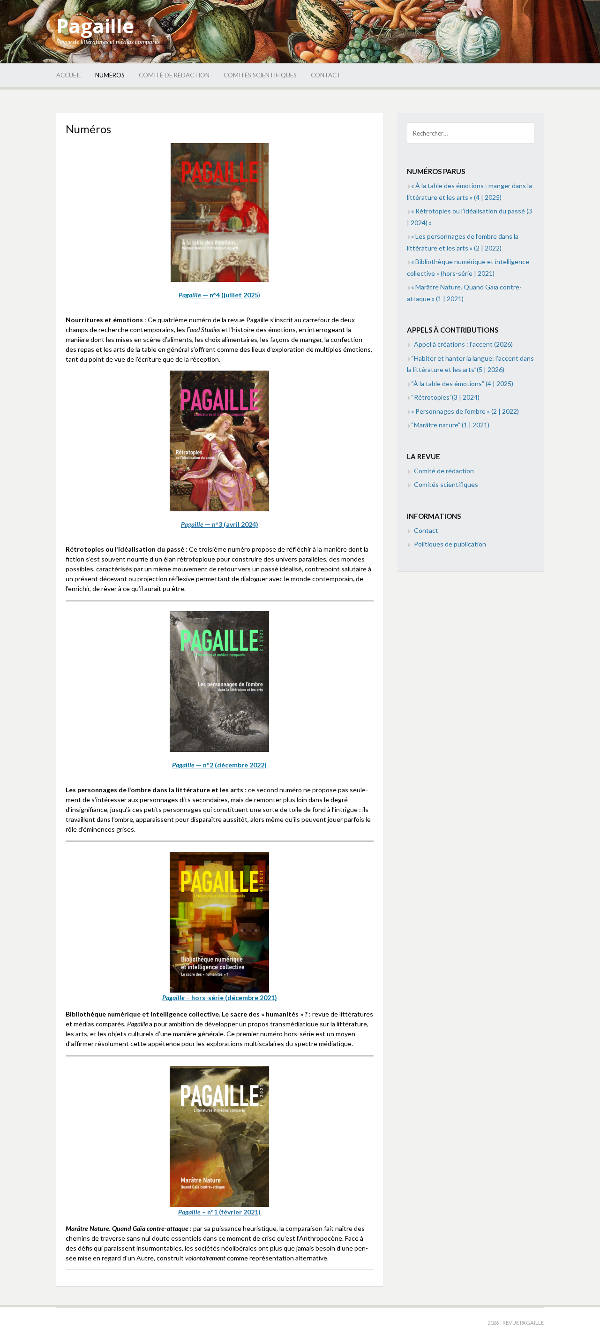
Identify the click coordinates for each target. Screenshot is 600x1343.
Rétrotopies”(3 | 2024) (445, 397)
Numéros (110, 75)
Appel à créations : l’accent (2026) (463, 344)
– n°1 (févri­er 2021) (219, 1212)
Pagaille (95, 25)
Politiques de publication (450, 544)
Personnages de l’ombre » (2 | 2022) (465, 411)
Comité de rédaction (174, 75)
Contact (326, 75)
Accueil (68, 75)
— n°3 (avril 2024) (219, 524)
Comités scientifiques (260, 75)
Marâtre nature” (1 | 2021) (450, 425)
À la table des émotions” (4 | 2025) (462, 383)
